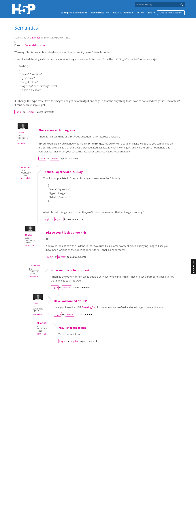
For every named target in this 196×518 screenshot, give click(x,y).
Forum (140, 12)
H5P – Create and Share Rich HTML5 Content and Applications (23, 9)
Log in (151, 12)
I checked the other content (70, 270)
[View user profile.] (22, 128)
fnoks (20, 132)
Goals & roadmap (123, 12)
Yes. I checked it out (72, 327)
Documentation (100, 12)
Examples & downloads (74, 12)
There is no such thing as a (56, 130)
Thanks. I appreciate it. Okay (63, 172)
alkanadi (35, 37)
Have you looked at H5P (70, 301)
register (30, 111)
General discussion (35, 45)
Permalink (21, 143)
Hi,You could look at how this (66, 232)
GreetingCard (89, 307)
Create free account (171, 12)
